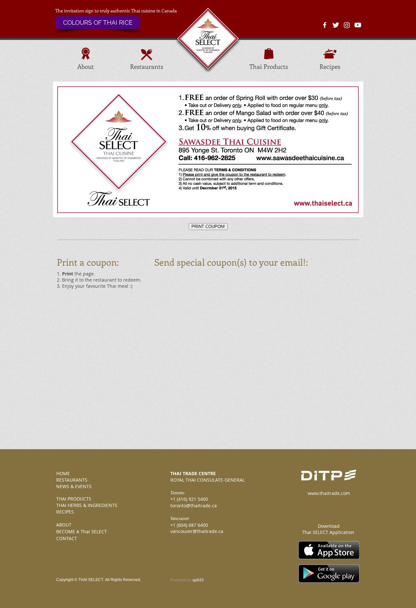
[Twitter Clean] (336, 25)
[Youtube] (358, 25)
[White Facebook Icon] (325, 25)
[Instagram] (347, 25)
